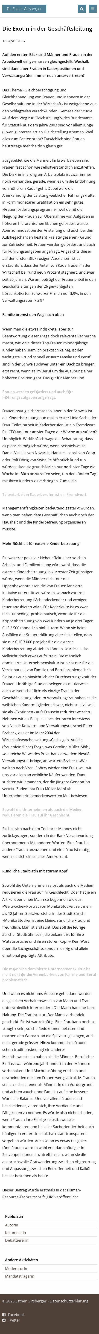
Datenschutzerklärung (69, 1301)
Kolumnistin (15, 1232)
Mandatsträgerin (19, 1276)
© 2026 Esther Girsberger (24, 1301)
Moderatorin (16, 1268)
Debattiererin (17, 1240)
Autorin (11, 1225)
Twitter (14, 1320)
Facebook (16, 1314)
